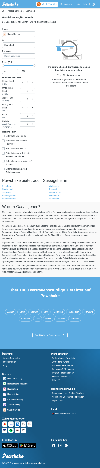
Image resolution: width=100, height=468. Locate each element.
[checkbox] (3, 136)
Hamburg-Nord (8, 195)
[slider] (3, 65)
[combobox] (18, 34)
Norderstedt (7, 189)
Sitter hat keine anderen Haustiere (16, 142)
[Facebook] (53, 445)
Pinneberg (6, 186)
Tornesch (53, 189)
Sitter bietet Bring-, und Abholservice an (16, 170)
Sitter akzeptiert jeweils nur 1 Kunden (19, 162)
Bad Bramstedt (9, 198)
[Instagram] (60, 445)
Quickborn (6, 192)
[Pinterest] (66, 445)
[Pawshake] (10, 4)
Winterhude (54, 186)
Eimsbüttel (54, 195)
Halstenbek (54, 198)
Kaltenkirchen (55, 192)
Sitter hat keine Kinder (16, 148)
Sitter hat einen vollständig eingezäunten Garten (18, 155)
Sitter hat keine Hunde (16, 136)
